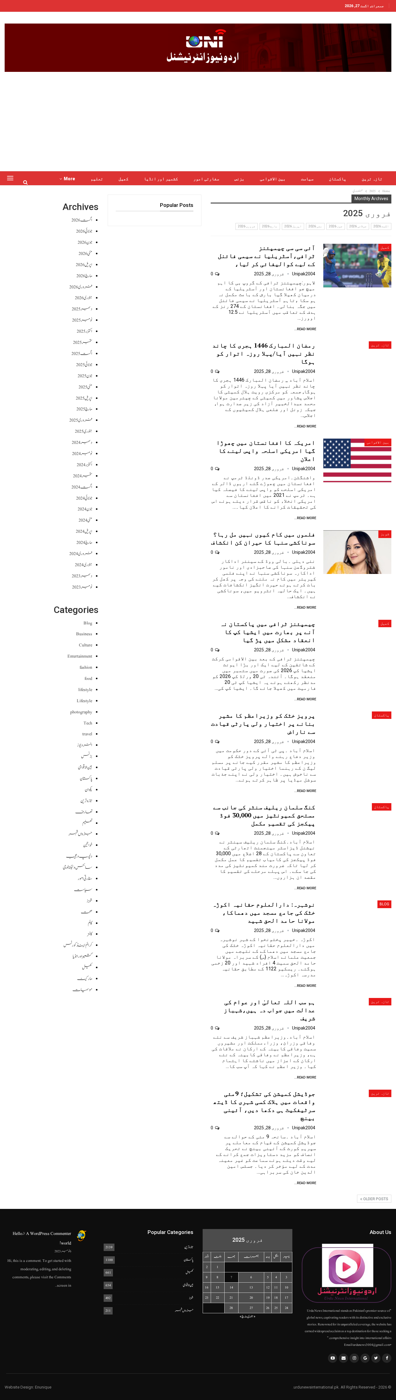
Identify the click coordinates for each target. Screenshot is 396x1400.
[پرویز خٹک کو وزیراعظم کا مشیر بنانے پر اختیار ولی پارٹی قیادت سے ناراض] (357, 733)
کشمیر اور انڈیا (161, 178)
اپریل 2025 (84, 398)
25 (276, 1308)
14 (231, 1287)
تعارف (83, 812)
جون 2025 (85, 375)
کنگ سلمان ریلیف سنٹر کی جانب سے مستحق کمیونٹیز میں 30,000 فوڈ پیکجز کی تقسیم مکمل (264, 815)
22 (217, 1298)
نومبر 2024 (82, 453)
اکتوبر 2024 (84, 464)
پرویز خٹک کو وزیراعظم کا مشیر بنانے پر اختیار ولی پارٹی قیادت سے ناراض (263, 723)
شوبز (385, 534)
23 (207, 1298)
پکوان (88, 789)
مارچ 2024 (84, 542)
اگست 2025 (81, 353)
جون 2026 (335, 226)
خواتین (87, 845)
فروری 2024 (80, 553)
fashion (86, 667)
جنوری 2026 (83, 297)
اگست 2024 (81, 487)
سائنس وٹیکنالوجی (77, 867)
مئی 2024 (85, 520)
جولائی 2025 (84, 364)
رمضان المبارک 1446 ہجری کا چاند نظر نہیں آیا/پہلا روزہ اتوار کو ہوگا (263, 353)
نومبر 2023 (82, 587)
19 (268, 1298)
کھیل (123, 178)
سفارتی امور (206, 178)
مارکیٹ (84, 978)
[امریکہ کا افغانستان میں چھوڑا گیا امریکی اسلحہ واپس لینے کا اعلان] (357, 460)
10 (286, 1287)
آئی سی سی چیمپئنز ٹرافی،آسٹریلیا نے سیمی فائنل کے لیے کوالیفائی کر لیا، (266, 255)
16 (207, 1287)
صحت (86, 912)
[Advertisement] (198, 118)
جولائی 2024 (84, 498)
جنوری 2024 (83, 564)
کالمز (89, 934)
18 (276, 1298)
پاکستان (337, 178)
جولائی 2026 (358, 226)
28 (231, 1308)
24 (286, 1308)
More (69, 178)
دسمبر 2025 (82, 309)
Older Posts (375, 1199)
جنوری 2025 (83, 431)
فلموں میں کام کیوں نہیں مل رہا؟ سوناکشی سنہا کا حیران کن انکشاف (263, 538)
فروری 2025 (80, 420)
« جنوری (251, 1316)
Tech (88, 723)
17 (286, 1298)
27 (251, 1308)
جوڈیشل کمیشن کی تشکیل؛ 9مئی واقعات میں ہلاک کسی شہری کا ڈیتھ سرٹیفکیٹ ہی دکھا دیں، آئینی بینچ (264, 1105)
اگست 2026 (381, 226)
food (88, 678)
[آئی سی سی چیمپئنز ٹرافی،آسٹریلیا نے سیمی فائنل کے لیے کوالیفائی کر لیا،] (357, 265)
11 (276, 1287)
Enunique (43, 1387)
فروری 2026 (246, 226)
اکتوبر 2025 (84, 331)
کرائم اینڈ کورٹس (77, 945)
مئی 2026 (315, 226)
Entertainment (79, 656)
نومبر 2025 (82, 320)
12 (267, 1287)
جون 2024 (85, 509)
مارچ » (243, 1316)
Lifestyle (84, 700)
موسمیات (82, 989)
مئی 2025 (85, 387)
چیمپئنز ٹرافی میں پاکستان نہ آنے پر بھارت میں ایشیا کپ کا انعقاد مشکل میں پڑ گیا (267, 631)
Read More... (305, 329)
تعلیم (97, 178)
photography (81, 711)
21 (231, 1298)
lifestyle (85, 689)
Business (84, 633)
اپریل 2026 (293, 226)
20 (251, 1298)
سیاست (307, 178)
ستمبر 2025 (82, 342)
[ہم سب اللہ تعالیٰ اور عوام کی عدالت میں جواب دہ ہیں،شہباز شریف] (357, 1020)
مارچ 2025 (84, 409)
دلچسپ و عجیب (79, 856)
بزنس (239, 178)
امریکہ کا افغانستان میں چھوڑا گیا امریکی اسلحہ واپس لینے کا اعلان (265, 450)
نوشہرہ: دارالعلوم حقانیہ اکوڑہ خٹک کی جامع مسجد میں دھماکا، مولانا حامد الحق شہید (263, 912)
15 (217, 1287)
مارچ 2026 (270, 226)
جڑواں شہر (80, 834)
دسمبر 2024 (82, 442)
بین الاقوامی (273, 178)
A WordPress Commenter (48, 1233)
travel (87, 733)
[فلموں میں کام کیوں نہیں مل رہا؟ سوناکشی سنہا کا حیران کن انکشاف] (357, 552)
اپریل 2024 (84, 531)
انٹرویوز (84, 745)
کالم (90, 923)
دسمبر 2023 (82, 576)
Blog (384, 904)
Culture (85, 645)
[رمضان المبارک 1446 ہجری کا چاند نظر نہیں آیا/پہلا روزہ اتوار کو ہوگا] (357, 363)
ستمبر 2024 (82, 475)
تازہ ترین (372, 178)
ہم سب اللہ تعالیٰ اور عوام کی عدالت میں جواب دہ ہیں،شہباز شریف (269, 1010)
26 (267, 1308)
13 (251, 1287)
